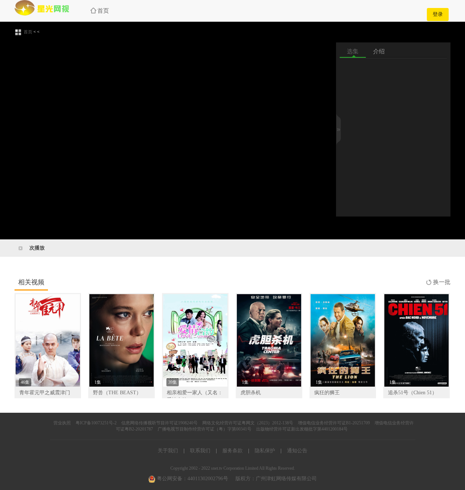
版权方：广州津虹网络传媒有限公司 (276, 478)
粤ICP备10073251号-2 (96, 422)
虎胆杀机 (250, 392)
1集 (97, 382)
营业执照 (62, 422)
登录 (438, 14)
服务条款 (232, 450)
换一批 (441, 282)
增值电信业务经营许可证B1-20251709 (334, 422)
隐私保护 (265, 450)
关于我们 (168, 450)
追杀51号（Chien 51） (412, 392)
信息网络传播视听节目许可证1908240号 (159, 422)
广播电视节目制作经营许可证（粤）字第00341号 (204, 429)
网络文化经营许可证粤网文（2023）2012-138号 (247, 422)
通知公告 (297, 450)
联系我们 (200, 450)
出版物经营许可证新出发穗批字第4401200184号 (302, 429)
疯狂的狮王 (327, 392)
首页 (103, 11)
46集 (25, 382)
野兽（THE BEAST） (117, 392)
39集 (172, 382)
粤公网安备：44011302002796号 (191, 478)
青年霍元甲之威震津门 (44, 392)
